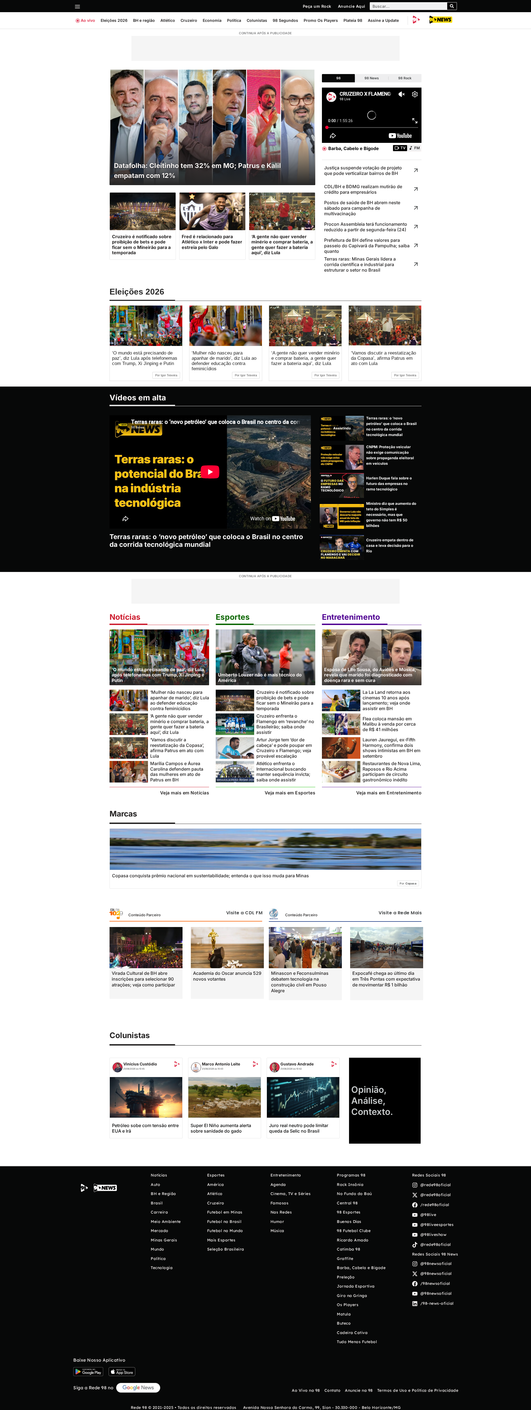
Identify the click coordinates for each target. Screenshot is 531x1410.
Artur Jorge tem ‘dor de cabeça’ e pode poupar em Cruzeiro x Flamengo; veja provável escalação (284, 747)
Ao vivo (88, 20)
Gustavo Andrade (297, 1064)
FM (417, 148)
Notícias (125, 617)
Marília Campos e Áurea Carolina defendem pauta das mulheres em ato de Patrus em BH (176, 771)
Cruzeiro (189, 20)
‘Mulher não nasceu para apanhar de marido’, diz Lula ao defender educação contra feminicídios (224, 360)
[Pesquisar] (452, 6)
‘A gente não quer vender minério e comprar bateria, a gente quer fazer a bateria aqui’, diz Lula (305, 358)
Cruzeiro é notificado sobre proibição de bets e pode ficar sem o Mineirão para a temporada (285, 700)
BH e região (144, 20)
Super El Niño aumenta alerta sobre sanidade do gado (221, 1128)
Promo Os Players (321, 20)
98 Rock (405, 78)
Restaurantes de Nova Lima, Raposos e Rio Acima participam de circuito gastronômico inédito (392, 771)
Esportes (233, 617)
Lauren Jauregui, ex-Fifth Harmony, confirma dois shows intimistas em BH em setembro (391, 747)
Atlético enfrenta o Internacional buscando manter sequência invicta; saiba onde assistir (283, 771)
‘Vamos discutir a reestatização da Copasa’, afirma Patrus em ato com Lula (383, 358)
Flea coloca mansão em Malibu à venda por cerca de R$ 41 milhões (389, 724)
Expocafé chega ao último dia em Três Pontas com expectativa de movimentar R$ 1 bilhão (386, 979)
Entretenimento (351, 617)
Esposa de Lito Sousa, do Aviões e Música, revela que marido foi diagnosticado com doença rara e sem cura (370, 675)
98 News (372, 78)
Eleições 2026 (114, 20)
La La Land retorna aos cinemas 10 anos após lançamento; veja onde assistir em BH (386, 700)
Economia (212, 20)
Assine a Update (383, 20)
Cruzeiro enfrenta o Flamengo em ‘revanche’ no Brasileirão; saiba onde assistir (285, 724)
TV (402, 148)
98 (338, 78)
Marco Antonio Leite (221, 1064)
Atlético (167, 20)
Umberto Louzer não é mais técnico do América (260, 677)
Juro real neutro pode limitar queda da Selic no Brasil (298, 1128)
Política (234, 20)
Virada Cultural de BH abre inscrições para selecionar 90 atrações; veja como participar (143, 979)
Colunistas (257, 20)
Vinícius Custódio (140, 1064)
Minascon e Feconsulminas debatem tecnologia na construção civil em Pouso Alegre (300, 981)
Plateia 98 (352, 20)
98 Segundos (285, 20)
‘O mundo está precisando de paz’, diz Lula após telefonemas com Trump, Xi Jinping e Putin (144, 358)
